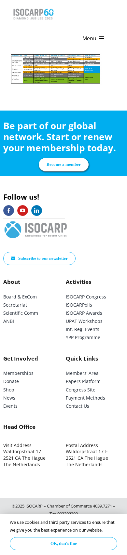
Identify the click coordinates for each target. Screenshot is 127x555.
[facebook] (8, 210)
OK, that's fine (63, 543)
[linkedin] (36, 210)
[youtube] (22, 210)
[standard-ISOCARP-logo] (35, 221)
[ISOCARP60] (33, 7)
